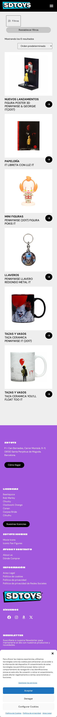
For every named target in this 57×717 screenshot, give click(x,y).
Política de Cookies (13, 713)
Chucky (7, 501)
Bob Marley (9, 497)
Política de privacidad (32, 713)
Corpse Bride (10, 511)
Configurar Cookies (28, 706)
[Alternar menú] (51, 6)
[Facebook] (9, 617)
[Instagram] (16, 617)
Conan (6, 508)
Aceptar (28, 690)
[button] (52, 653)
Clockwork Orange (13, 504)
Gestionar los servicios (27, 683)
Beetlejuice (9, 494)
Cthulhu (7, 515)
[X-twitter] (31, 617)
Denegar (28, 698)
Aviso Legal (47, 713)
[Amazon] (23, 617)
